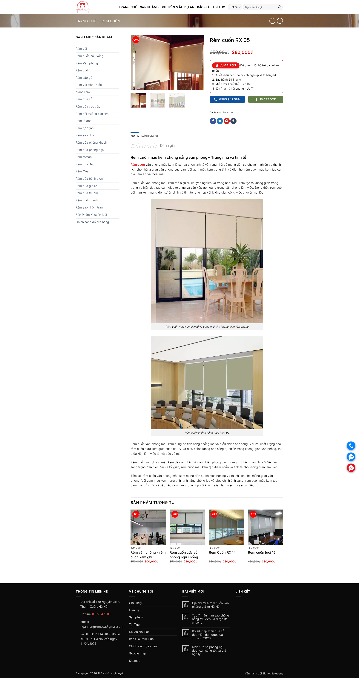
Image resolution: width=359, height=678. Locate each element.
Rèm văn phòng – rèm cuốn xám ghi (148, 554)
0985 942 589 (101, 614)
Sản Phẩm (148, 7)
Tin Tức (218, 7)
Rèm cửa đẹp (85, 164)
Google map (137, 653)
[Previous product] (280, 21)
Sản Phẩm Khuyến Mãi (91, 215)
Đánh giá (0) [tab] (149, 135)
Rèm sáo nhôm (86, 135)
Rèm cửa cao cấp (88, 106)
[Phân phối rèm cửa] (94, 7)
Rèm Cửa (82, 171)
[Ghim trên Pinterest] (227, 121)
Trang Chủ (128, 7)
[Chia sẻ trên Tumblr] (233, 121)
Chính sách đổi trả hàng (92, 222)
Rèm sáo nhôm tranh (90, 207)
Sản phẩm (136, 617)
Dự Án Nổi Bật (139, 632)
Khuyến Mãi (172, 7)
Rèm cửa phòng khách (91, 142)
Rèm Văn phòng (87, 63)
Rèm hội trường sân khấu (93, 114)
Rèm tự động (85, 128)
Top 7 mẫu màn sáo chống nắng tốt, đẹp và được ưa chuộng (210, 619)
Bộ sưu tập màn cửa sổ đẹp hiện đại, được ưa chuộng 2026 (208, 634)
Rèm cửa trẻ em (87, 193)
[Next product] (272, 21)
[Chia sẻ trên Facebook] (213, 121)
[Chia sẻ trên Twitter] (220, 121)
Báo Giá (203, 7)
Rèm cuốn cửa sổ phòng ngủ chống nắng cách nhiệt (184, 554)
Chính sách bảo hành (143, 646)
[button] (135, 85)
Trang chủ (86, 21)
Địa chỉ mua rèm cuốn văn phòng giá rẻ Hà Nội (210, 604)
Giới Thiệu (136, 603)
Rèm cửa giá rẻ (86, 186)
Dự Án (189, 7)
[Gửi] (279, 7)
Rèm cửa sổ (84, 99)
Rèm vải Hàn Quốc (89, 85)
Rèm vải (81, 48)
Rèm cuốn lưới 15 (261, 552)
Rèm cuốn (111, 21)
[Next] (198, 62)
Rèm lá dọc (83, 121)
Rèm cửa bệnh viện (89, 178)
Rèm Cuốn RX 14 (222, 552)
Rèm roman (84, 157)
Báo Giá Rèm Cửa (141, 639)
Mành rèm (83, 92)
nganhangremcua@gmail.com (101, 627)
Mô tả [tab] (135, 135)
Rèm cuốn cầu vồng (89, 56)
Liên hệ (134, 610)
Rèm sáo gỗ (84, 77)
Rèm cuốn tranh (87, 200)
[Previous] (137, 62)
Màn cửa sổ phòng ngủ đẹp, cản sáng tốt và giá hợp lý (209, 650)
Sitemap (134, 660)
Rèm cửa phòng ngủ (90, 150)
